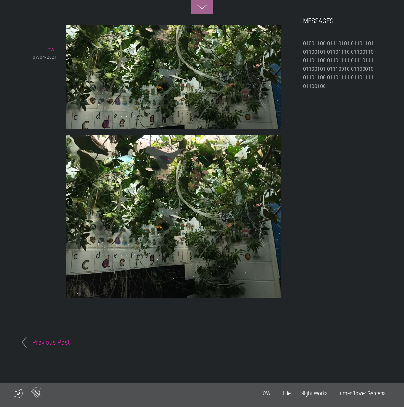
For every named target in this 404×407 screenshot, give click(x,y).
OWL (268, 393)
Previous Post (51, 342)
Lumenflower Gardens (361, 393)
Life (287, 393)
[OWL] (18, 397)
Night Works (314, 393)
